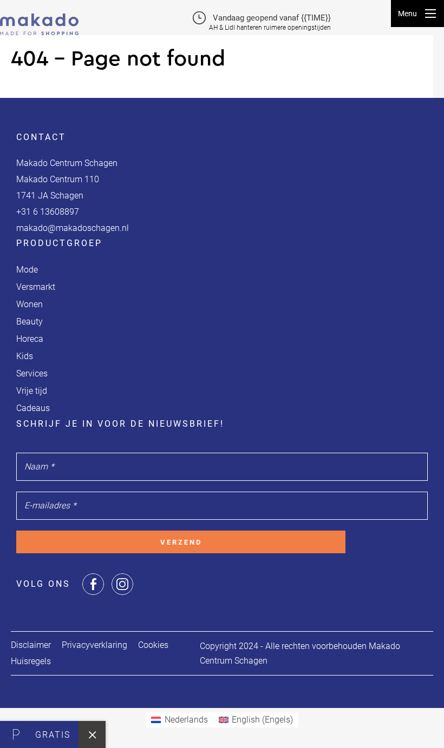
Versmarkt (35, 287)
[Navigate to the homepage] (39, 17)
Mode (27, 269)
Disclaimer (31, 645)
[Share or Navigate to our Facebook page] (93, 584)
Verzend (181, 542)
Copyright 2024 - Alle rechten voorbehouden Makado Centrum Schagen (300, 653)
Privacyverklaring (94, 645)
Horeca (29, 339)
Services (32, 373)
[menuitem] (179, 719)
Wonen (29, 304)
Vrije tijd (31, 391)
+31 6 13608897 (47, 212)
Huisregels (31, 661)
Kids (24, 356)
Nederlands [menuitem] (186, 719)
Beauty (29, 321)
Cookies (153, 645)
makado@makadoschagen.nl (72, 228)
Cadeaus (33, 408)
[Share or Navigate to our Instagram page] (122, 584)
